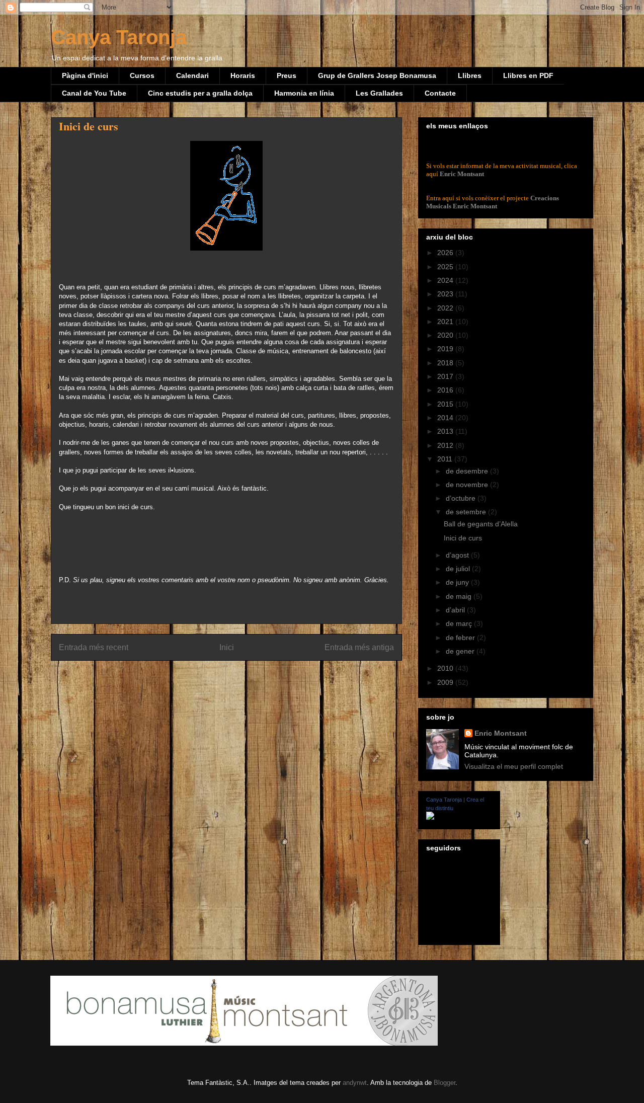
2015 (446, 404)
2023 (446, 294)
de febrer (461, 638)
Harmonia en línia (304, 93)
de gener (461, 651)
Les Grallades (379, 93)
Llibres (469, 75)
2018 (446, 363)
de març (460, 623)
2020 (446, 335)
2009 (446, 682)
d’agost (458, 555)
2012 (446, 445)
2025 (446, 267)
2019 (446, 349)
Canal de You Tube (94, 93)
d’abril (456, 610)
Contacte (440, 93)
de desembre (468, 471)
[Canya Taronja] (430, 817)
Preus (286, 75)
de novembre (468, 485)
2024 (446, 280)
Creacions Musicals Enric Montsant (492, 202)
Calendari (192, 75)
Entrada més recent (93, 647)
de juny (458, 582)
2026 (446, 253)
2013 (446, 431)
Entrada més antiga (359, 647)
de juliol (459, 569)
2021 (446, 322)
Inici (226, 647)
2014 (446, 418)
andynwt (355, 1082)
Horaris (242, 75)
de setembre (467, 512)
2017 (446, 376)
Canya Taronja (119, 37)
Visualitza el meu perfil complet (513, 766)
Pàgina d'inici (85, 75)
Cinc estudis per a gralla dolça (200, 93)
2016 (446, 390)
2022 (446, 308)
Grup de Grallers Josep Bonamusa (377, 75)
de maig (459, 596)
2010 (446, 668)
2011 (445, 459)
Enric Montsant (462, 174)
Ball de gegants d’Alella (481, 524)
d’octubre (461, 498)
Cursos (142, 75)
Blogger (444, 1082)
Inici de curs (463, 538)
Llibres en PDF (528, 75)
